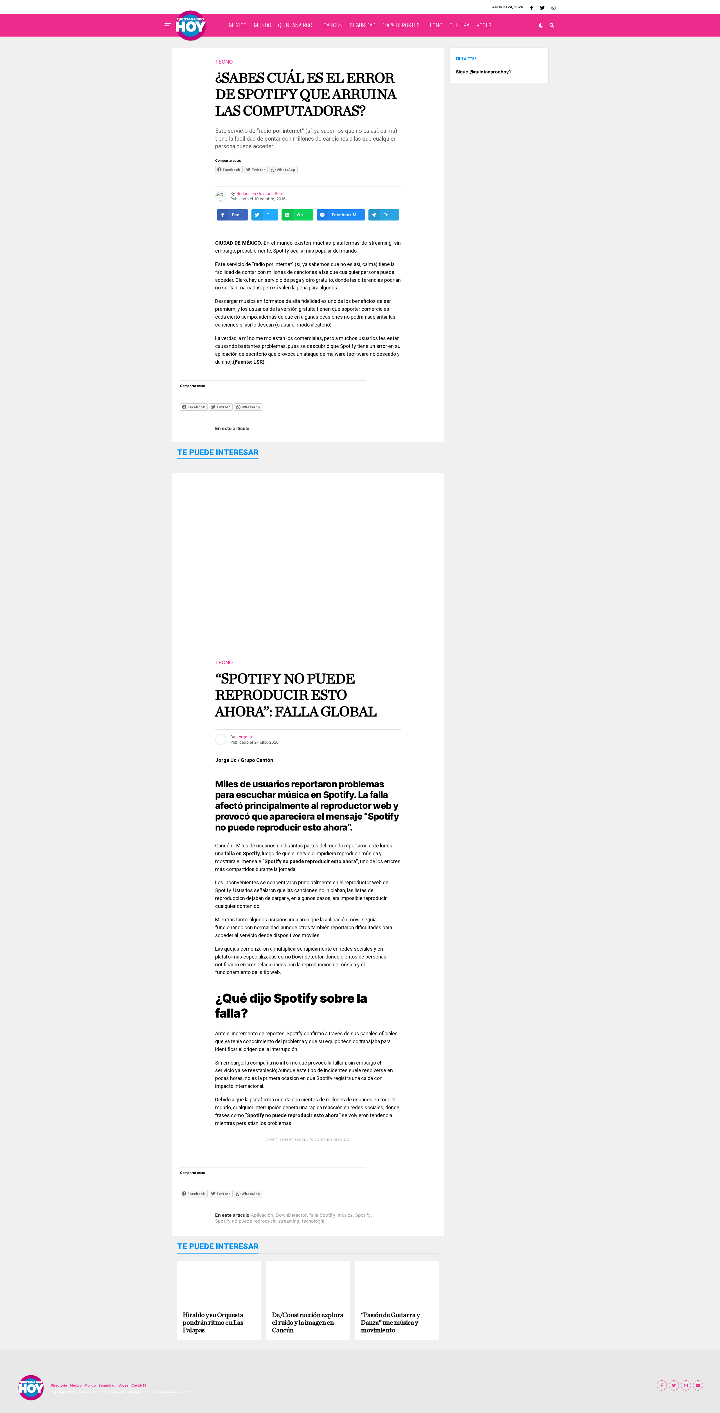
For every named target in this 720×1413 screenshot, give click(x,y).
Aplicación (262, 1215)
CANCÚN (333, 25)
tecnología (313, 1221)
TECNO (434, 25)
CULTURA (459, 25)
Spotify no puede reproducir (245, 1221)
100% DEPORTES (401, 25)
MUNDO (262, 25)
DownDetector (291, 1215)
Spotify (363, 1215)
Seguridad (107, 1385)
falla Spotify (322, 1215)
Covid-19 (139, 1385)
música (345, 1215)
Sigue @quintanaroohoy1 (483, 72)
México (76, 1385)
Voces (123, 1385)
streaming (288, 1221)
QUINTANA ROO (295, 25)
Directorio (59, 1385)
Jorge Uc (245, 736)
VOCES (483, 25)
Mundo (90, 1385)
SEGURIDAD (362, 25)
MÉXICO (238, 25)
